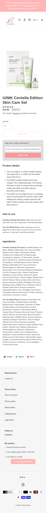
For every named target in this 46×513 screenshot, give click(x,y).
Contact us (9, 379)
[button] (8, 107)
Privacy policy (10, 401)
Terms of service (11, 395)
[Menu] (42, 19)
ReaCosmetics (25, 505)
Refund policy (10, 407)
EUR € (22, 477)
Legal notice (9, 420)
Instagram (8, 434)
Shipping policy (10, 414)
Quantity (5, 121)
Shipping (16, 113)
